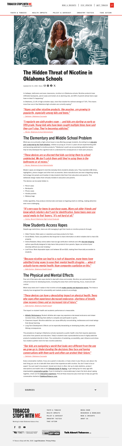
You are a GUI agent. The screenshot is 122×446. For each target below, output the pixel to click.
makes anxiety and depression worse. (75, 288)
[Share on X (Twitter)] (54, 85)
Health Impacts (39, 13)
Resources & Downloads (91, 413)
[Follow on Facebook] (15, 427)
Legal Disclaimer (39, 441)
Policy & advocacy (62, 13)
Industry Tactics (85, 13)
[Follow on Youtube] (24, 427)
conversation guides (40, 371)
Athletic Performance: (33, 315)
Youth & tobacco (18, 13)
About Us (84, 418)
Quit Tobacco (102, 5)
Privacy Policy (50, 441)
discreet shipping (88, 242)
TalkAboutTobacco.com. (49, 376)
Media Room (85, 410)
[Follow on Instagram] (20, 427)
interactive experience (48, 374)
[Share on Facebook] (51, 85)
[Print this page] (48, 85)
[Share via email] (44, 85)
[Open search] (112, 5)
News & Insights (69, 5)
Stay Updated (86, 5)
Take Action (106, 13)
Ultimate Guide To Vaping (57, 368)
